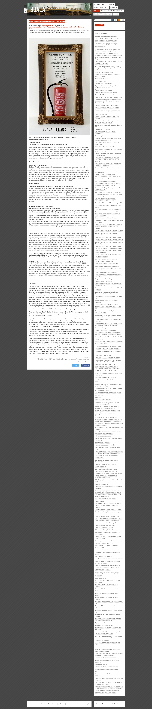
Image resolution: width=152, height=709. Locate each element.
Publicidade (79, 704)
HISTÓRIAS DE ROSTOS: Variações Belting (107, 357)
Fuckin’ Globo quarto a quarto (103, 355)
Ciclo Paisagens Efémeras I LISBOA (105, 174)
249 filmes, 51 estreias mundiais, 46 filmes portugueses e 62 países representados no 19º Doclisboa (108, 68)
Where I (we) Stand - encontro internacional (107, 667)
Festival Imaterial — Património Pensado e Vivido (109, 341)
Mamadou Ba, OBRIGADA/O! (103, 400)
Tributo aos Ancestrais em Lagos (104, 625)
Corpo (116, 14)
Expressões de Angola (101, 328)
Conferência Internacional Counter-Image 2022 (108, 203)
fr (26, 11)
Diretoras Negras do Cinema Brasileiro (106, 259)
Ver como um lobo (100, 647)
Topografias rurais (100, 623)
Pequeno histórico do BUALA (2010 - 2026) (107, 516)
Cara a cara (110, 4)
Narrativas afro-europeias (102, 442)
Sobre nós (43, 704)
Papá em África (99, 501)
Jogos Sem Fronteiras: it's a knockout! (105, 377)
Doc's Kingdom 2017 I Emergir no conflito (106, 264)
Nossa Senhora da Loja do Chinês (105, 445)
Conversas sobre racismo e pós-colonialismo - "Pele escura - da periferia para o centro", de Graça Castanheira (108, 213)
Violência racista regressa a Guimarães (106, 658)
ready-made (86, 359)
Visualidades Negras (101, 664)
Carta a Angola (99, 136)
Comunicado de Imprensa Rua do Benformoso (108, 192)
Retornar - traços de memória (103, 556)
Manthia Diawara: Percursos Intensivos (106, 36)
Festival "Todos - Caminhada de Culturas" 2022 (108, 337)
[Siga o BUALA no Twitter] (115, 20)
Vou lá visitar (99, 4)
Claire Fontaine (60, 359)
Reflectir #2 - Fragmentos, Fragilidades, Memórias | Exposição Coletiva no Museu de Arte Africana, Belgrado (109, 45)
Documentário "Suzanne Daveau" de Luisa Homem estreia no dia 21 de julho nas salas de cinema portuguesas (108, 268)
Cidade (103, 11)
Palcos (96, 11)
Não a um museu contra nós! (103, 436)
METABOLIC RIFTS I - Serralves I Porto (106, 417)
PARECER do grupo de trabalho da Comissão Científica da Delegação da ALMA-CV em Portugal (108, 505)
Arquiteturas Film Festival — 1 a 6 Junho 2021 (108, 105)
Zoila (96, 671)
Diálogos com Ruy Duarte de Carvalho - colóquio (109, 230)
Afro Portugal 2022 (100, 81)
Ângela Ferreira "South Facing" (104, 90)
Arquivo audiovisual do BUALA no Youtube (107, 107)
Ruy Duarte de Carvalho (103, 14)
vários (88, 357)
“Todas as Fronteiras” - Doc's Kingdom (106, 692)
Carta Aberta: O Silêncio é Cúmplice (105, 147)
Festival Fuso (99, 339)
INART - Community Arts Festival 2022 (106, 371)
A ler (106, 7)
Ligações (87, 704)
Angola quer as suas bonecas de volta (106, 92)
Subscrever (70, 704)
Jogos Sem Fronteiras (115, 11)
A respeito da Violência (101, 79)
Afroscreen (98, 7)
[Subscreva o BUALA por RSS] (119, 20)
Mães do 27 (98, 397)
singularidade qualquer (83, 361)
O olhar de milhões (100, 466)
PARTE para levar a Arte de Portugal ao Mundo (108, 509)
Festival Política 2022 (101, 344)
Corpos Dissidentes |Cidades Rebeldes (106, 218)
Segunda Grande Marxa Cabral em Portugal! (107, 565)
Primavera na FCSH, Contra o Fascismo (106, 530)
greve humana (69, 359)
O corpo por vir (99, 458)
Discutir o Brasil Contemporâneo (104, 261)
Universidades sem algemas (103, 640)
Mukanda (113, 7)
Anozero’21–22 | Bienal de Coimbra (105, 95)
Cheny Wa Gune (99, 172)
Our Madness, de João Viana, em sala (106, 499)
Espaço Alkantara (48, 25)
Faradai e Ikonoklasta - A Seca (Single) (106, 330)
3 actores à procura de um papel (104, 72)
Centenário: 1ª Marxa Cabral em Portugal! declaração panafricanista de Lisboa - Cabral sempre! (107, 159)
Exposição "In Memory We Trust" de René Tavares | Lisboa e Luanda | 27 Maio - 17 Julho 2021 (108, 306)
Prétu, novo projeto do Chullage (104, 527)
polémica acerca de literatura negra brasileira (108, 523)
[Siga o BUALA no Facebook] (111, 20)
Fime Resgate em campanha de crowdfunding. (108, 346)
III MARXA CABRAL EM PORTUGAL (105, 364)
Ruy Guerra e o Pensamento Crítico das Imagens (109, 559)
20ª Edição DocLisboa (101, 63)
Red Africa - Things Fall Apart (103, 550)
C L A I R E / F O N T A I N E (102, 129)
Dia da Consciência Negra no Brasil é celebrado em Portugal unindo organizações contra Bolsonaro (108, 226)
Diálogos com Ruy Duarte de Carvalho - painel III (109, 239)
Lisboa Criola (99, 395)
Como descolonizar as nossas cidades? (106, 181)
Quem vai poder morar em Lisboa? (105, 543)
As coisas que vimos (101, 114)
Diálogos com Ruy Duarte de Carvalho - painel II (108, 237)
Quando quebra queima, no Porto (104, 541)
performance (78, 359)
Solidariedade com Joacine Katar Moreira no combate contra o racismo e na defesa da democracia (107, 574)
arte (54, 359)
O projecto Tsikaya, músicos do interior (106, 469)
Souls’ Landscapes (100, 578)
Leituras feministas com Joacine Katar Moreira (108, 392)
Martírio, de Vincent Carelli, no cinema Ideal (107, 410)
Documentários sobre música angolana (106, 272)
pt (25, 6)
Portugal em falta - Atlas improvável (105, 525)
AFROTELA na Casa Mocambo (104, 83)
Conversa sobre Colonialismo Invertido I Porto (108, 209)
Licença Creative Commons (115, 704)
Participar (61, 704)
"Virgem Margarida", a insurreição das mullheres (108, 61)
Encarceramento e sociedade (103, 281)
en (26, 9)
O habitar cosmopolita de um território (105, 464)
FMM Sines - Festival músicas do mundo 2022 (108, 348)
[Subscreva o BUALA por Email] (123, 20)
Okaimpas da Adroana (101, 484)
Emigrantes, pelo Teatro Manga (104, 279)
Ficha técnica (52, 704)
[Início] (38, 9)
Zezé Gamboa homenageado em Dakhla (106, 669)
